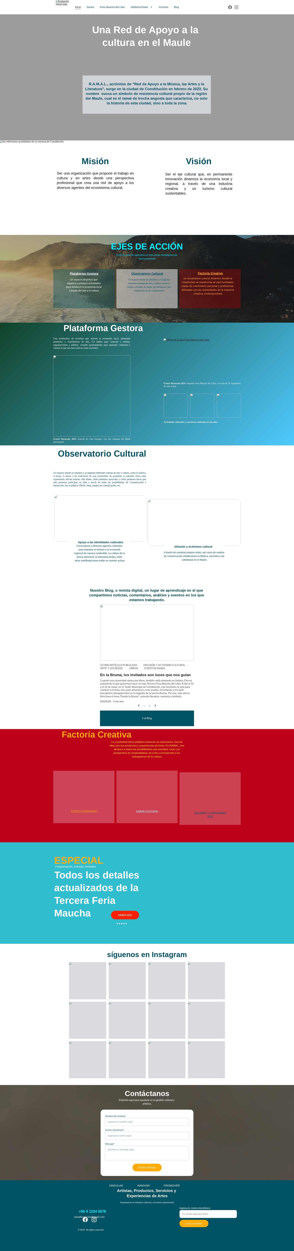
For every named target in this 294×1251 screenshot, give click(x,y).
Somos (90, 7)
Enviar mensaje (147, 1167)
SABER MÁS (125, 915)
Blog (176, 7)
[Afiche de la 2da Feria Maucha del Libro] (202, 359)
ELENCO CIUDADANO (84, 811)
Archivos (163, 7)
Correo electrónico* (114, 1130)
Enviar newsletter (194, 1223)
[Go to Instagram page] (236, 7)
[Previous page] (138, 706)
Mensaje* (109, 1144)
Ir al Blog (147, 718)
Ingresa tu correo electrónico (194, 1208)
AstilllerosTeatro (139, 7)
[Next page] (155, 706)
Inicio (78, 7)
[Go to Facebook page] (231, 7)
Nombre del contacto (115, 1116)
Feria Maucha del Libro (112, 7)
